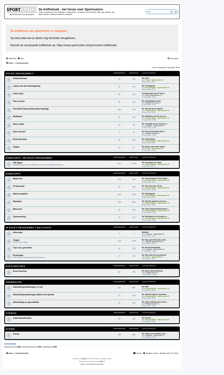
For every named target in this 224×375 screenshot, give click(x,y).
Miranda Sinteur (151, 304)
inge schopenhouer (153, 95)
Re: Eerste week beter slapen (153, 147)
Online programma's (20, 73)
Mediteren (17, 116)
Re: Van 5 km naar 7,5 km (152, 186)
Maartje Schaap (151, 133)
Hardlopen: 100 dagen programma (29, 158)
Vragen (16, 240)
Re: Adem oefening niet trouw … (155, 302)
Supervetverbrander (22, 318)
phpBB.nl (101, 361)
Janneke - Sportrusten (154, 126)
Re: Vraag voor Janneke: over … (154, 334)
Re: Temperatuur (148, 139)
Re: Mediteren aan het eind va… (154, 116)
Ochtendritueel (20, 78)
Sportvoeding (19, 216)
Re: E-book (146, 318)
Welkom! (145, 232)
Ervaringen (18, 255)
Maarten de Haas (152, 103)
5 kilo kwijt (18, 93)
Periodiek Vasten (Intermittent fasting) (30, 109)
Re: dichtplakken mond (151, 101)
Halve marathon (20, 194)
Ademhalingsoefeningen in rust (28, 287)
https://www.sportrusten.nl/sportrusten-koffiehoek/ (87, 45)
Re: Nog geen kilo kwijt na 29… (154, 240)
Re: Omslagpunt (148, 86)
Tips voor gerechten (22, 247)
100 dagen (18, 163)
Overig (10, 329)
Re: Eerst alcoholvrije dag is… (154, 131)
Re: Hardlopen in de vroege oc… (155, 216)
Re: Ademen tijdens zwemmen (154, 294)
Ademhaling (14, 282)
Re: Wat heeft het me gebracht (154, 255)
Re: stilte (145, 78)
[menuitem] (20, 58)
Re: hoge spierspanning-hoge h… (155, 209)
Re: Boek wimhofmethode (152, 271)
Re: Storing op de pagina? (152, 108)
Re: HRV (145, 287)
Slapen (16, 147)
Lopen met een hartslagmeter (27, 86)
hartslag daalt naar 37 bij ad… (154, 93)
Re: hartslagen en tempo (152, 162)
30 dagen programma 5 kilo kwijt (28, 228)
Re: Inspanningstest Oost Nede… (155, 178)
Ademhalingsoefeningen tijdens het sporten (33, 294)
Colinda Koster (151, 273)
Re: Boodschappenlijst (151, 247)
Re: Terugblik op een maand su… (155, 124)
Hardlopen (13, 174)
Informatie (18, 232)
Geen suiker (18, 124)
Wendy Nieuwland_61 (154, 242)
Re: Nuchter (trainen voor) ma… (154, 201)
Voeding (11, 313)
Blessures (17, 209)
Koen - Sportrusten (153, 80)
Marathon (17, 201)
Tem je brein (19, 101)
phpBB (84, 358)
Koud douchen (20, 139)
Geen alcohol (19, 131)
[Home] (22, 10)
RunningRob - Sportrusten (156, 87)
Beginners (18, 178)
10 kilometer (19, 186)
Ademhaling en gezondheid (26, 302)
